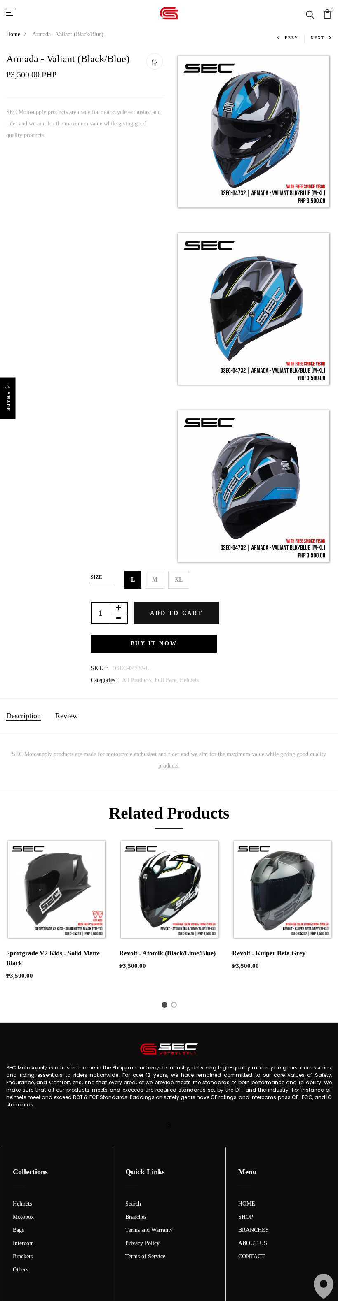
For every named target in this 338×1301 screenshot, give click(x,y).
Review (66, 716)
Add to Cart (176, 613)
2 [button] (175, 1006)
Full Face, (167, 680)
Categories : (104, 680)
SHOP (245, 1217)
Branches (135, 1217)
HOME (246, 1204)
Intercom (23, 1243)
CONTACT (251, 1256)
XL (179, 580)
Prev (291, 38)
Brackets (23, 1256)
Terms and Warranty (149, 1230)
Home (13, 34)
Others (20, 1269)
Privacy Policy (142, 1243)
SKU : (99, 668)
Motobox (23, 1217)
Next (317, 38)
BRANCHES (253, 1230)
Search (133, 1204)
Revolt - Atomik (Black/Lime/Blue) (167, 953)
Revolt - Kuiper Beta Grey (268, 953)
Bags (18, 1230)
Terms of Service (145, 1256)
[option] (56, 916)
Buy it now (154, 643)
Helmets (189, 680)
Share (8, 402)
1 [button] (165, 1006)
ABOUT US (252, 1243)
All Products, (138, 680)
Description (23, 716)
